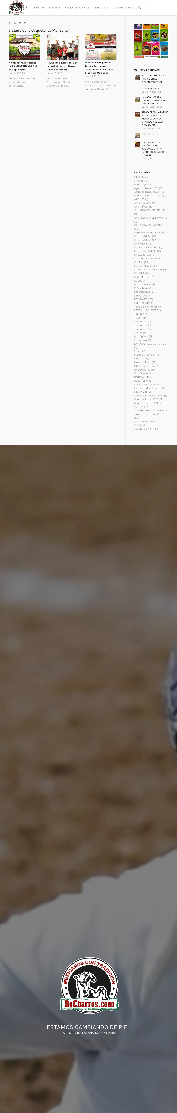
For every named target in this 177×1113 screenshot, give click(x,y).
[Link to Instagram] (14, 22)
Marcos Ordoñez (144, 355)
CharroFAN (140, 244)
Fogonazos (140, 321)
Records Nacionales (146, 384)
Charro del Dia (142, 240)
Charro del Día (142, 236)
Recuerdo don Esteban (148, 388)
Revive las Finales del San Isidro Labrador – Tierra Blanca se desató (62, 66)
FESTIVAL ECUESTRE (146, 310)
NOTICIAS (139, 377)
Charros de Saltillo (145, 251)
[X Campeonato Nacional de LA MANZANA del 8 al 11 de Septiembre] (24, 47)
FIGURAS (139, 314)
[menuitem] (20, 7)
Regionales (140, 392)
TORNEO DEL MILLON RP (148, 410)
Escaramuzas (142, 292)
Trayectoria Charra (145, 414)
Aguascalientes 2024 (146, 192)
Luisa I (138, 351)
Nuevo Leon (141, 381)
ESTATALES (140, 299)
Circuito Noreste (143, 266)
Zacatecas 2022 (143, 429)
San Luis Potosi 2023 (146, 399)
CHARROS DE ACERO (146, 247)
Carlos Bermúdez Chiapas (149, 233)
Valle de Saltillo (143, 421)
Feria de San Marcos (146, 307)
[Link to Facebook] (9, 22)
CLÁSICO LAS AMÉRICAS (148, 269)
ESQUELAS (140, 296)
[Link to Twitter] (25, 22)
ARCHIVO (139, 199)
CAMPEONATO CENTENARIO (150, 210)
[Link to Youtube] (20, 22)
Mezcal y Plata (142, 362)
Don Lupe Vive (142, 284)
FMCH (137, 318)
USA (136, 418)
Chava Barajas (142, 255)
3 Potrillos (140, 177)
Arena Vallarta (142, 203)
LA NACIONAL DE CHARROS (150, 344)
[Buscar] (139, 7)
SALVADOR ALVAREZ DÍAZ (149, 396)
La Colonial (140, 340)
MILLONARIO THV (144, 366)
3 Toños (138, 181)
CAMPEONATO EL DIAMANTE (150, 218)
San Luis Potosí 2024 (146, 403)
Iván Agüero (141, 336)
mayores (139, 358)
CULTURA (139, 281)
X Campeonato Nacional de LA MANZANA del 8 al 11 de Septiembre (24, 66)
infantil (138, 333)
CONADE (139, 273)
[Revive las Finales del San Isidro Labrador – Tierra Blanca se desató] (62, 47)
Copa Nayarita (142, 277)
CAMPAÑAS (140, 207)
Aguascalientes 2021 (146, 188)
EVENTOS (140, 303)
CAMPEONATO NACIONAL (149, 225)
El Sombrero (141, 288)
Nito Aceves (141, 373)
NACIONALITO (142, 370)
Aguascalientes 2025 (146, 195)
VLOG (137, 425)
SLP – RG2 (139, 407)
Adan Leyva (141, 184)
